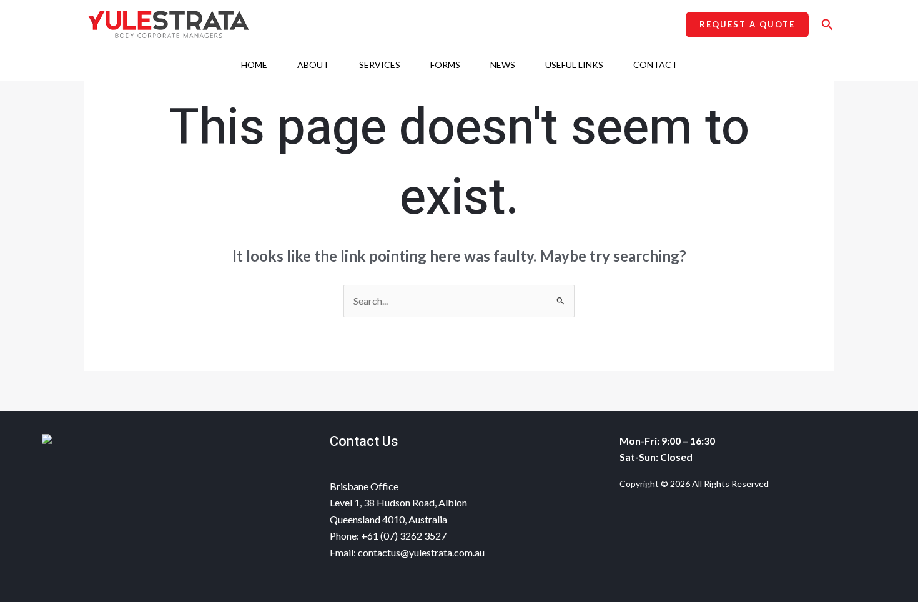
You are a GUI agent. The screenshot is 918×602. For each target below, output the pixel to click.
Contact (655, 64)
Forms (445, 64)
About (313, 64)
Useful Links (574, 64)
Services (379, 64)
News (502, 64)
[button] (747, 24)
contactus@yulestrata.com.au (421, 552)
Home (254, 64)
